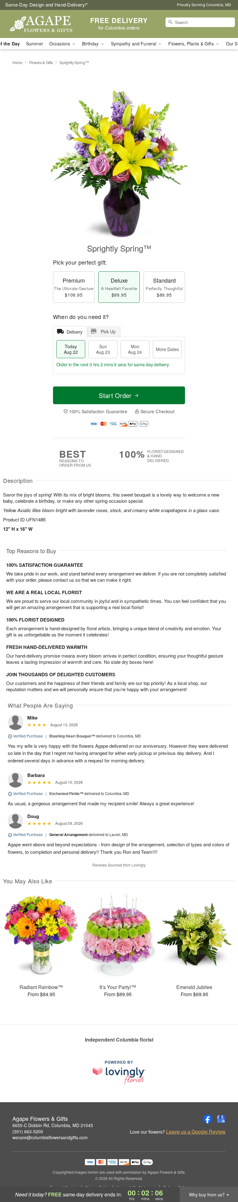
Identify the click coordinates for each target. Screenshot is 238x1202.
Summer (34, 43)
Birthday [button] (91, 43)
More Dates (167, 349)
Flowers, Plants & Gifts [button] (191, 43)
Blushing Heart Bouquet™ (72, 736)
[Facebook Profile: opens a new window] (207, 1119)
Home (17, 62)
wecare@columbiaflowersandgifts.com (50, 1137)
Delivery (74, 332)
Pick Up (108, 331)
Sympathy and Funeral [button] (134, 43)
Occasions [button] (60, 43)
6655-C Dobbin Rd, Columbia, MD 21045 (52, 1125)
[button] (222, 1175)
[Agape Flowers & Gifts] (41, 24)
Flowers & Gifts (41, 62)
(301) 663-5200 (27, 1131)
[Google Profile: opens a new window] (221, 1119)
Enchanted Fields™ (66, 793)
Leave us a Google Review (196, 1131)
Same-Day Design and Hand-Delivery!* (46, 4)
